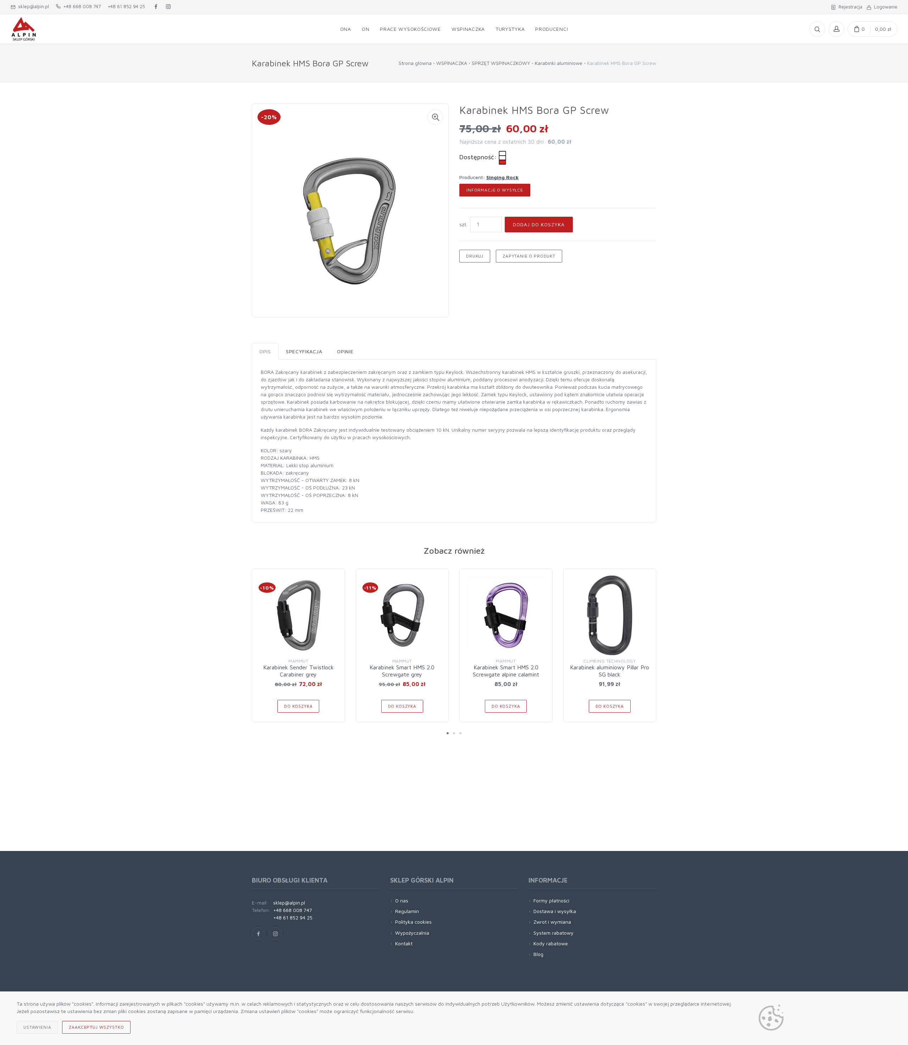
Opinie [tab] (345, 351)
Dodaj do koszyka (539, 224)
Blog (538, 954)
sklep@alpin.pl (32, 6)
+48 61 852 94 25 (126, 6)
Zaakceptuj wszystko (96, 1027)
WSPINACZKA (451, 63)
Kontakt (404, 943)
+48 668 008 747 (81, 6)
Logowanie (884, 7)
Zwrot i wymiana (552, 922)
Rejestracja (849, 7)
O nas (401, 900)
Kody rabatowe (550, 943)
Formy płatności (551, 900)
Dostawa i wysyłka (554, 911)
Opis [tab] (265, 351)
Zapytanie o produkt (529, 256)
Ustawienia (37, 1027)
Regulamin (407, 911)
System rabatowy (553, 933)
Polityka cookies (413, 922)
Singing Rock (502, 177)
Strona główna (415, 63)
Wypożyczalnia (412, 933)
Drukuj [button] (474, 256)
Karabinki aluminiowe (558, 63)
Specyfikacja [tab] (304, 351)
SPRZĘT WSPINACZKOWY (501, 63)
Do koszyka (298, 706)
